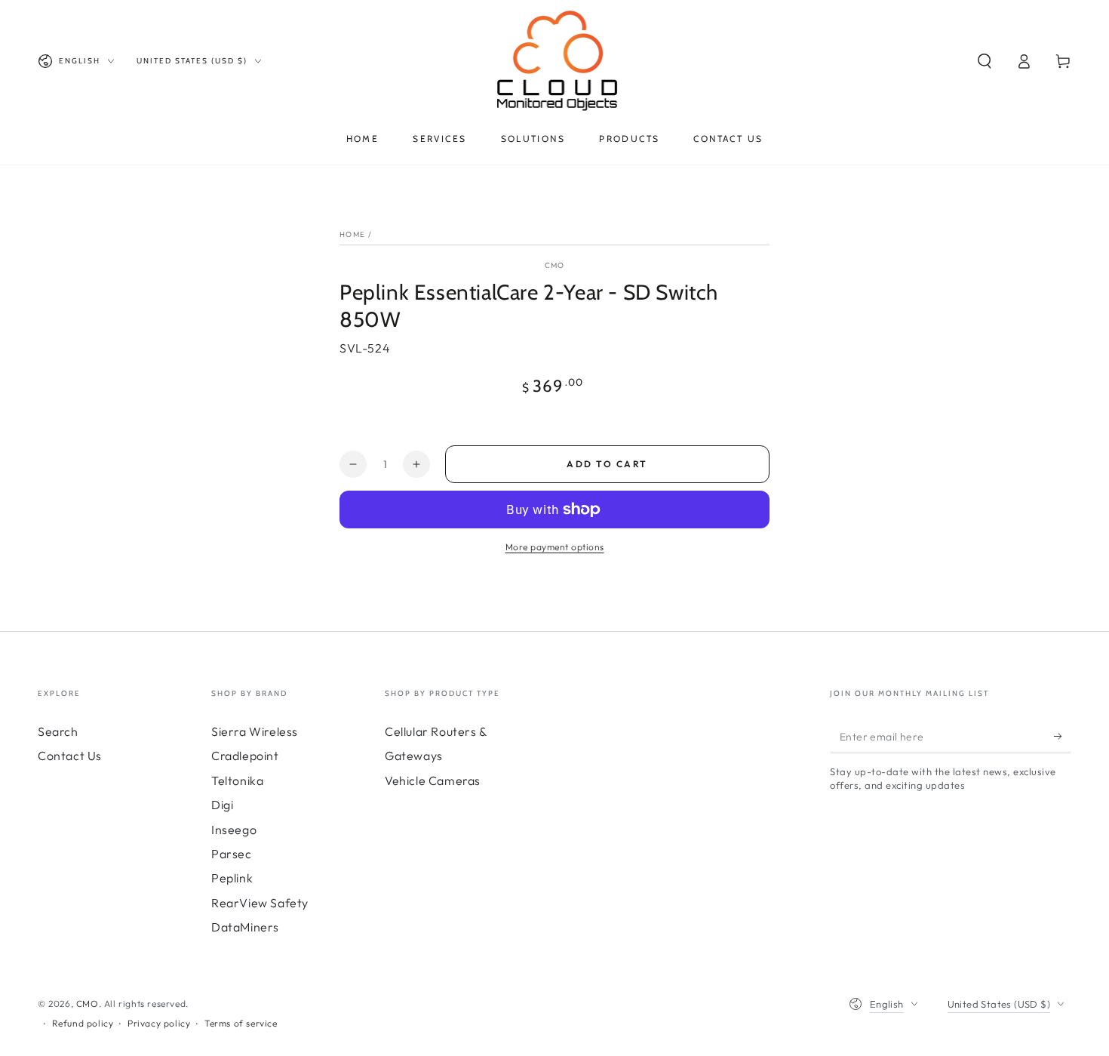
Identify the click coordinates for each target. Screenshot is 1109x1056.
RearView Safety (260, 902)
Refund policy (83, 1023)
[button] (984, 61)
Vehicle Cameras (433, 780)
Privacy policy (158, 1023)
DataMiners (245, 926)
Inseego (234, 829)
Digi (222, 804)
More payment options (554, 547)
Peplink (232, 877)
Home (352, 234)
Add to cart (607, 464)
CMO (555, 265)
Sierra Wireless (254, 731)
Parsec (231, 853)
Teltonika (237, 780)
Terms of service (241, 1023)
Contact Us (70, 755)
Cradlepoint (245, 755)
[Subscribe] (1062, 736)
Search (58, 731)
